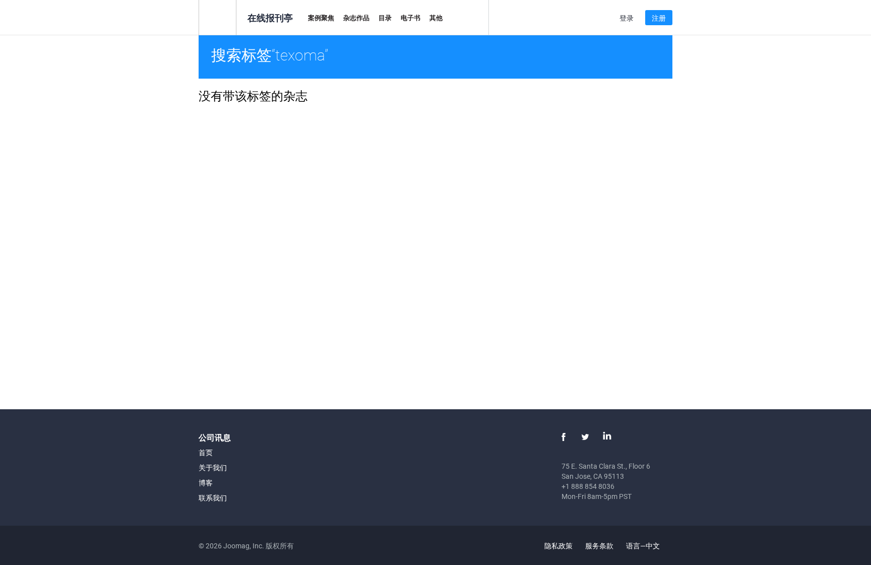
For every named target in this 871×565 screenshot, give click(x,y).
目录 (385, 17)
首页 (206, 452)
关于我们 (213, 467)
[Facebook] (563, 437)
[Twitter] (585, 437)
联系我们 (213, 498)
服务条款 (599, 545)
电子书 (410, 17)
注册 (659, 18)
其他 (436, 17)
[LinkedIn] (607, 437)
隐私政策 (558, 545)
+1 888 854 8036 (588, 486)
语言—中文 (643, 545)
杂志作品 (356, 17)
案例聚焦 (321, 17)
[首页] (217, 17)
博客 (206, 482)
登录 (626, 18)
